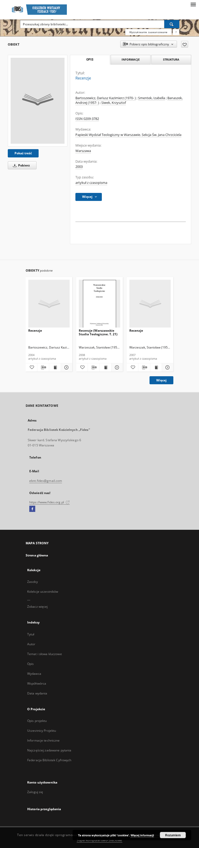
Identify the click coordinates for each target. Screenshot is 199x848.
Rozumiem (173, 835)
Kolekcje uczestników (42, 591)
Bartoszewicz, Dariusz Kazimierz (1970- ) (105, 98)
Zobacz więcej (37, 606)
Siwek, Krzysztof (113, 102)
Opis (30, 664)
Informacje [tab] (131, 59)
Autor (31, 644)
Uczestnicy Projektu (41, 730)
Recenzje (35, 330)
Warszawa (83, 151)
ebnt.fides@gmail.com (45, 481)
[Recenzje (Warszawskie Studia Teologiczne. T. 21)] (99, 304)
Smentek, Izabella (151, 98)
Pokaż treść (23, 153)
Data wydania (37, 693)
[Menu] (193, 4)
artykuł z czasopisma (91, 182)
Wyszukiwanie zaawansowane (148, 32)
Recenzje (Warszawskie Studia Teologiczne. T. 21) (98, 332)
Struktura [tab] (171, 59)
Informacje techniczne (43, 740)
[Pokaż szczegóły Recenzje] (66, 367)
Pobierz (23, 165)
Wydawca (34, 673)
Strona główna (37, 555)
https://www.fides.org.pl (47, 502)
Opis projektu (37, 721)
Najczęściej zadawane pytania (49, 750)
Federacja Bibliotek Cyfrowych (49, 760)
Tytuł (30, 634)
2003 (79, 166)
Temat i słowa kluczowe (44, 654)
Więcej (161, 380)
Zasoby (32, 581)
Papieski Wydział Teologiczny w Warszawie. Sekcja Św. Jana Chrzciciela (128, 135)
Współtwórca (36, 683)
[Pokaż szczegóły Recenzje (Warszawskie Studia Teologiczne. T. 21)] (116, 367)
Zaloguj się (35, 792)
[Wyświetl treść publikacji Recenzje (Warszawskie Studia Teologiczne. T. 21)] (105, 367)
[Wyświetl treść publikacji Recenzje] (55, 367)
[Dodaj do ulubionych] (184, 44)
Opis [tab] (89, 59)
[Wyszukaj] (171, 24)
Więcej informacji (142, 835)
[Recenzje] (38, 101)
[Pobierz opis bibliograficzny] (43, 367)
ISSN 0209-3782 (87, 119)
